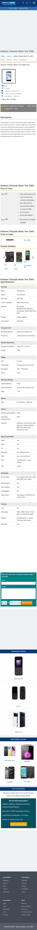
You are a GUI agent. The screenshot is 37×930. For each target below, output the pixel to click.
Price (3, 60)
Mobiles (3, 56)
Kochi (4, 912)
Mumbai (5, 883)
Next (6, 269)
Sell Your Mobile (13, 8)
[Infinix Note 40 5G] (9, 743)
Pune (4, 886)
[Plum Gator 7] (27, 765)
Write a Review (31, 106)
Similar (9, 60)
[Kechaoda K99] (18, 655)
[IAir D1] (18, 682)
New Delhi (24, 880)
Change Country (26, 915)
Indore (4, 906)
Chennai (5, 889)
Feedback (28, 906)
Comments (23, 60)
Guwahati (5, 915)
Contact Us (25, 909)
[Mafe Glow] (27, 743)
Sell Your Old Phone (18, 789)
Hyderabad (6, 892)
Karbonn (9, 56)
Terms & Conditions (27, 912)
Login (29, 3)
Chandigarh (6, 909)
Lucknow (24, 883)
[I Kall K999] (9, 765)
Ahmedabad (25, 889)
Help (23, 906)
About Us (24, 903)
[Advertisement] (18, 29)
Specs (15, 60)
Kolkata (24, 886)
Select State (23, 2)
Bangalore (6, 880)
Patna (4, 903)
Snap (15, 269)
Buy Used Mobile (23, 8)
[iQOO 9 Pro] (18, 710)
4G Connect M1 (27, 267)
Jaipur (23, 892)
